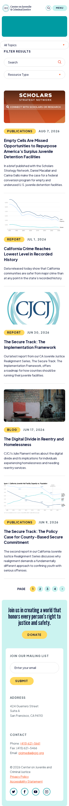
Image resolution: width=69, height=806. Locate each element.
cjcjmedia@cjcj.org (31, 753)
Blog (12, 430)
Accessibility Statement (26, 781)
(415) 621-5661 (30, 743)
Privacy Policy (19, 777)
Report (14, 239)
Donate (34, 635)
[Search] (48, 8)
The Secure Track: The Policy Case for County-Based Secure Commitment (33, 537)
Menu (60, 7)
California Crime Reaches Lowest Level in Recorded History (28, 254)
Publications (19, 131)
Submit (21, 681)
